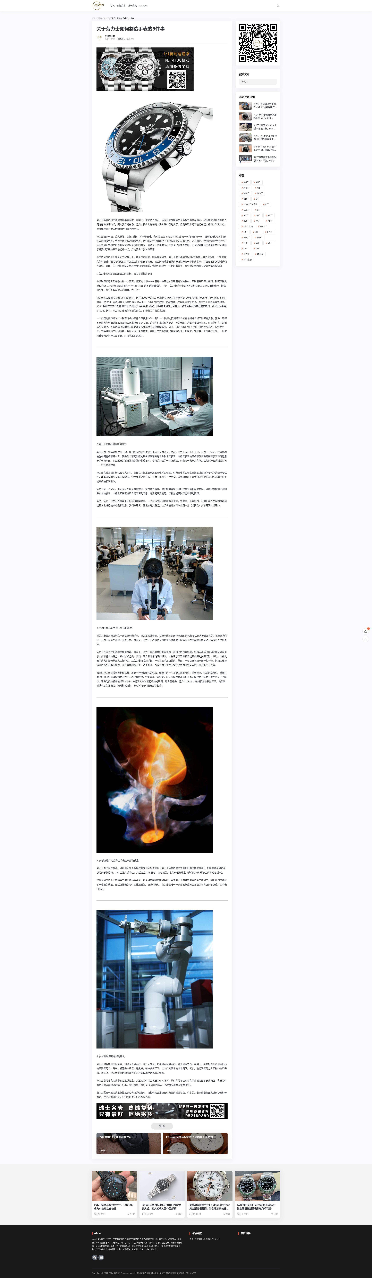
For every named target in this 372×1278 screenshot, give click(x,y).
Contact (143, 5)
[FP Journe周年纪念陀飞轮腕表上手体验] (195, 1143)
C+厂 (258, 199)
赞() (162, 1126)
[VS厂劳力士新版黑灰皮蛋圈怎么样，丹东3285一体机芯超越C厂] (258, 116)
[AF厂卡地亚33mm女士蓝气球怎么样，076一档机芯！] (258, 127)
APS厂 (247, 188)
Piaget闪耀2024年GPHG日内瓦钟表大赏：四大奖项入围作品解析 (161, 1207)
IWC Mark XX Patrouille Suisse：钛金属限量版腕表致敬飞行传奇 (257, 1207)
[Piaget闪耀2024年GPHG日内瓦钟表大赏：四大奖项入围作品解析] (162, 1186)
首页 (112, 5)
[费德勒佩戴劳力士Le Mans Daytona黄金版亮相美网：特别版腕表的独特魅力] (210, 1186)
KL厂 (270, 215)
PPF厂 (270, 232)
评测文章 (121, 5)
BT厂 (246, 199)
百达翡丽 (248, 259)
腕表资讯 (132, 5)
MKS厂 (263, 226)
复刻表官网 (110, 36)
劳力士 (247, 254)
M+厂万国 (248, 226)
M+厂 (270, 221)
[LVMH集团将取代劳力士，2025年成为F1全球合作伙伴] (114, 1186)
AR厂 (259, 188)
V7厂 (258, 243)
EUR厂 (247, 210)
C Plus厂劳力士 (251, 204)
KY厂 (258, 221)
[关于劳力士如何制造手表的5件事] (154, 210)
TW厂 (259, 237)
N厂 (245, 232)
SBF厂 (246, 237)
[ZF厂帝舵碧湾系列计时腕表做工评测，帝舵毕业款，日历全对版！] (258, 159)
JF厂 (258, 215)
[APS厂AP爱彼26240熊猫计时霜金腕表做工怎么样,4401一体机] (258, 137)
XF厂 (246, 248)
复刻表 (117, 1273)
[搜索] (278, 5)
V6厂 (246, 243)
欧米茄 (260, 254)
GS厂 (246, 215)
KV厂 (246, 221)
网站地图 (154, 1273)
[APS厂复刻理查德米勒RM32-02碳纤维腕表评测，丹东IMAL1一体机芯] (258, 106)
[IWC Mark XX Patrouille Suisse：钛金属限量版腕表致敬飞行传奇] (257, 1186)
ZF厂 (258, 248)
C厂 (267, 204)
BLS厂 (260, 193)
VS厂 (270, 243)
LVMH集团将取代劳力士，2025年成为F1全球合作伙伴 (113, 1207)
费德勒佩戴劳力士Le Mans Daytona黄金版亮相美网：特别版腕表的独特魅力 (209, 1207)
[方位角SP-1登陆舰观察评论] (128, 1143)
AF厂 (258, 182)
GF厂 (259, 210)
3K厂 (246, 182)
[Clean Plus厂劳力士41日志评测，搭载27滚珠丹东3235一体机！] (258, 148)
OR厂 (257, 232)
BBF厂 (246, 193)
